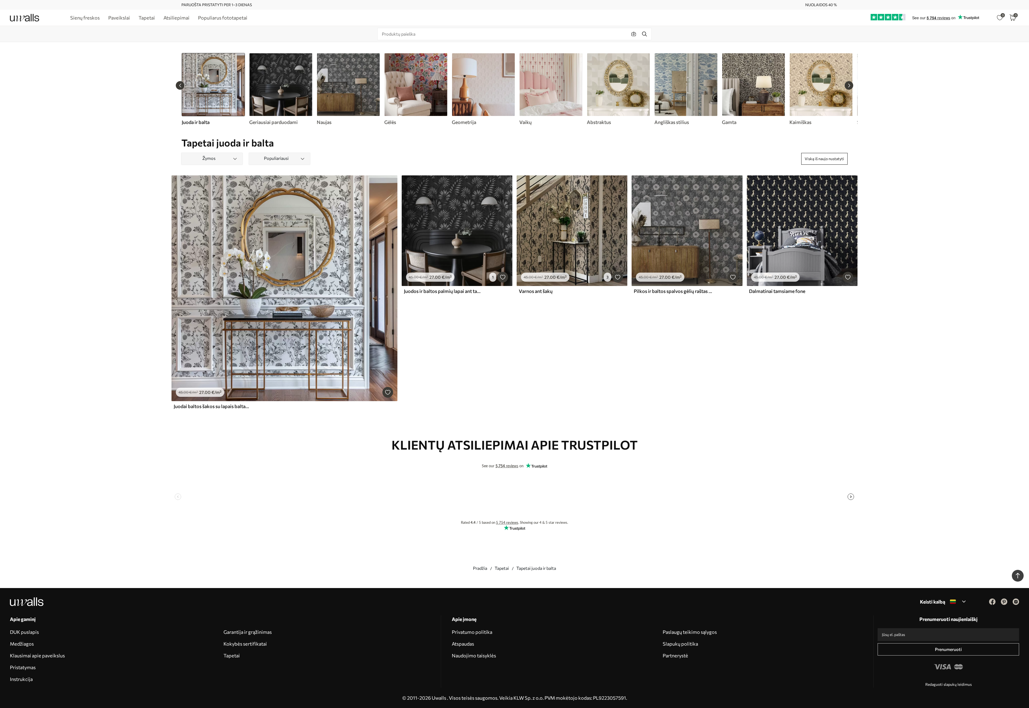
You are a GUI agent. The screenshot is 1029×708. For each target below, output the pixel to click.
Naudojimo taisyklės (474, 655)
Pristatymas (23, 667)
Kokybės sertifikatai (245, 644)
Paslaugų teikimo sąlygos (690, 632)
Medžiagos (22, 644)
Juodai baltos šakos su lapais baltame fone (213, 406)
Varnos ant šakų (536, 291)
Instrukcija (21, 679)
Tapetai (502, 568)
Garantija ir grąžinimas (247, 632)
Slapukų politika (680, 644)
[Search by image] (633, 34)
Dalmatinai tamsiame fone (777, 291)
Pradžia (480, 568)
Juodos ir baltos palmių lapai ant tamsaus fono (443, 291)
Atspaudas (463, 644)
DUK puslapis (24, 632)
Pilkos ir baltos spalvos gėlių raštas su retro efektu (673, 291)
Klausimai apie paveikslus (37, 655)
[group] (280, 89)
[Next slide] (849, 85)
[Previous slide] (180, 85)
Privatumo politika (472, 632)
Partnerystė (675, 655)
